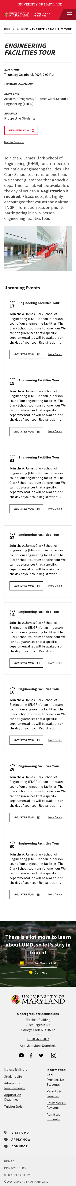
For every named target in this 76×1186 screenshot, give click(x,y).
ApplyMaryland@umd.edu (38, 1045)
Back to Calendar (14, 142)
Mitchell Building (38, 1019)
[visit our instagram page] (54, 1055)
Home (7, 29)
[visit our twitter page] (41, 1055)
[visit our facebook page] (31, 1055)
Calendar (21, 29)
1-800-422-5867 (38, 1039)
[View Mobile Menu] (67, 14)
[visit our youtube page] (21, 1055)
